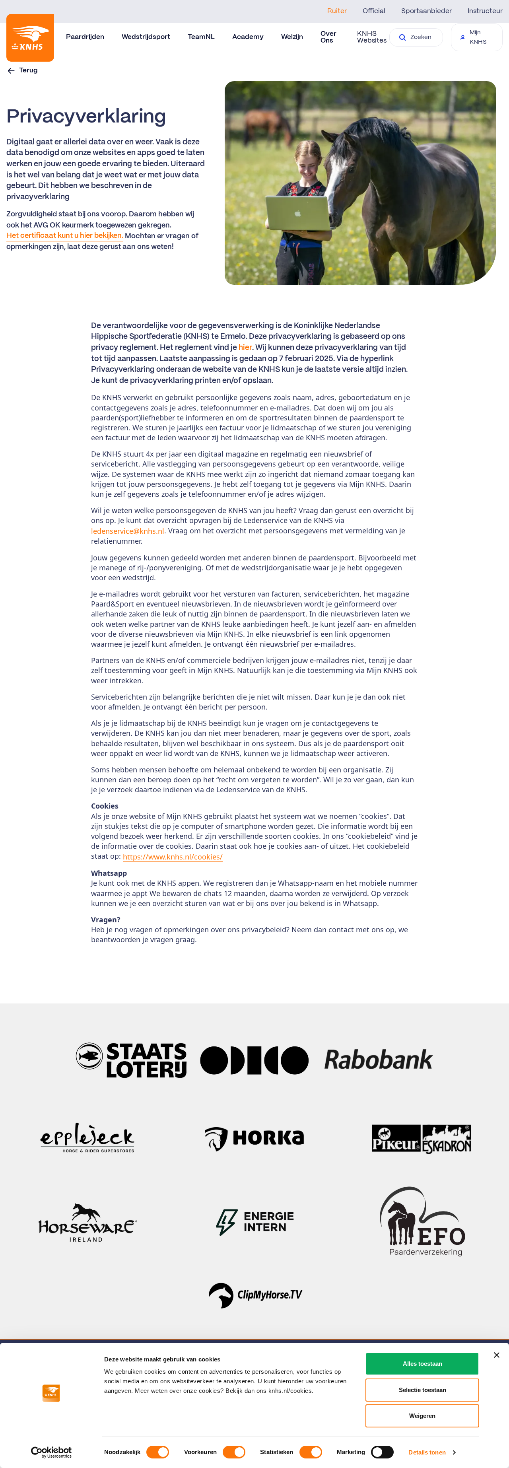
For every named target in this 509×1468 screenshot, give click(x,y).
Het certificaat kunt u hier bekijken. (64, 236)
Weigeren (422, 1415)
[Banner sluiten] (496, 1355)
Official (374, 11)
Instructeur (485, 11)
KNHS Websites (372, 37)
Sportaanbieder (426, 11)
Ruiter (337, 11)
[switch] (234, 1452)
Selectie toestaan (422, 1389)
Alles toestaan (422, 1363)
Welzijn (292, 37)
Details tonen (426, 1452)
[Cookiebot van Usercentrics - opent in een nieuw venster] (51, 1452)
